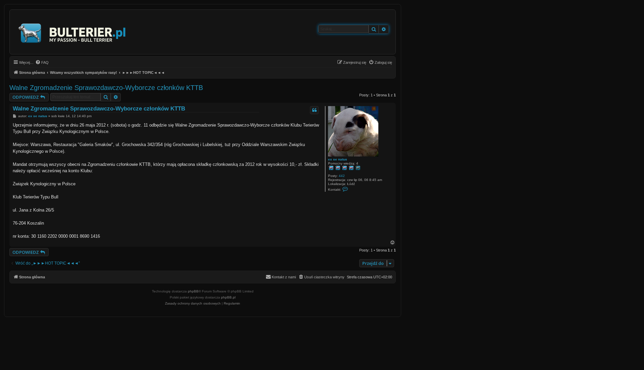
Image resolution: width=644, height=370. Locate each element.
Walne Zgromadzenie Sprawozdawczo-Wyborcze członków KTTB (106, 87)
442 (342, 176)
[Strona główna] (72, 32)
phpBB (193, 291)
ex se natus (337, 159)
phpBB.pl (228, 297)
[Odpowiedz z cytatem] (314, 110)
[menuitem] (42, 62)
